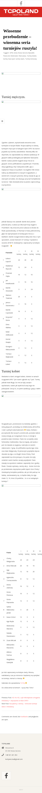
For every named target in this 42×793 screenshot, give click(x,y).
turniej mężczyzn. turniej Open (13, 59)
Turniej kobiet (31, 56)
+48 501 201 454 (11, 755)
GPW (11, 53)
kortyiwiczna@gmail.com (14, 759)
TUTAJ (22, 683)
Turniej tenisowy (31, 59)
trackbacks (24, 717)
